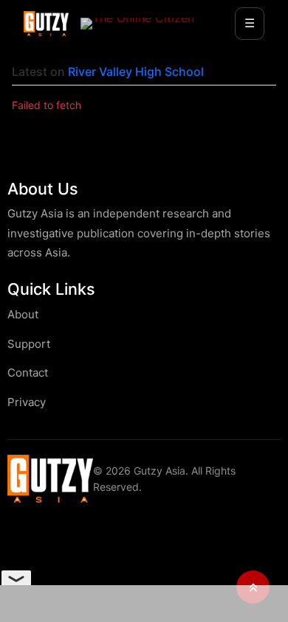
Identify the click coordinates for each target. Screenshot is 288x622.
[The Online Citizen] (137, 23)
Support (28, 344)
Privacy (26, 402)
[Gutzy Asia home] (50, 479)
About (22, 314)
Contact (27, 373)
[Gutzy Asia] (46, 23)
